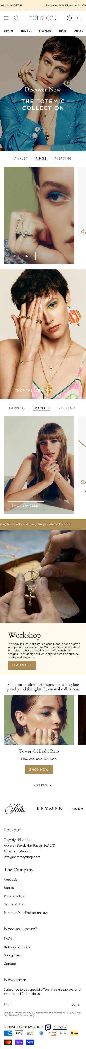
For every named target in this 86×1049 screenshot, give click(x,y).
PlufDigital (60, 1027)
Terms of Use (14, 904)
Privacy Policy (14, 896)
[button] (16, 18)
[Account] (69, 18)
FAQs (8, 939)
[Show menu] (6, 18)
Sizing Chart (13, 955)
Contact (10, 964)
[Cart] (79, 18)
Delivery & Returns (18, 947)
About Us (11, 880)
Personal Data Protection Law (26, 913)
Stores (9, 888)
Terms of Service (18, 1015)
